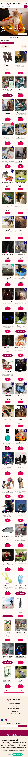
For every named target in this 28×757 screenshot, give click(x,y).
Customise (8, 754)
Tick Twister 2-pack (7, 585)
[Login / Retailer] (5, 720)
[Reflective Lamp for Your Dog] (8, 555)
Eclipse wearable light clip (7, 302)
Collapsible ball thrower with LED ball (7, 465)
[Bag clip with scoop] (21, 105)
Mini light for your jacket (7, 254)
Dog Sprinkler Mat (20, 182)
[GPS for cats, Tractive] (8, 82)
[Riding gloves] (8, 411)
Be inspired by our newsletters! (14, 723)
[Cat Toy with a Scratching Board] (8, 365)
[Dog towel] (21, 435)
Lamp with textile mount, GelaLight (7, 513)
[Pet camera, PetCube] (8, 649)
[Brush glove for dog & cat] (8, 198)
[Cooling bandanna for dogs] (21, 672)
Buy (7, 73)
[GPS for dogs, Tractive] (21, 198)
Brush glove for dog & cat (7, 206)
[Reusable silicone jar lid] (8, 435)
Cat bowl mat (20, 395)
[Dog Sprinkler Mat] (21, 176)
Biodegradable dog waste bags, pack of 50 (7, 679)
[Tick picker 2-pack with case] (21, 579)
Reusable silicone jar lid (7, 442)
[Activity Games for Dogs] (21, 341)
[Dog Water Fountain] (21, 318)
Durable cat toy (7, 159)
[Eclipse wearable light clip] (8, 294)
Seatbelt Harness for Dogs (20, 419)
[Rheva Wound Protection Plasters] (21, 222)
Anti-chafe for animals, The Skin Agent (7, 113)
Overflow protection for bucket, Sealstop (20, 137)
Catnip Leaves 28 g (20, 632)
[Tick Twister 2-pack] (8, 579)
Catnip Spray (7, 632)
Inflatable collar (20, 489)
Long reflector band (20, 371)
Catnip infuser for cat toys (8, 490)
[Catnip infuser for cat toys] (8, 483)
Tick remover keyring (20, 609)
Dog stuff (3, 43)
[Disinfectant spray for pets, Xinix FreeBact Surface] (21, 530)
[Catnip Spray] (8, 625)
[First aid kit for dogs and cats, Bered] (8, 270)
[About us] (14, 735)
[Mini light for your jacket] (8, 247)
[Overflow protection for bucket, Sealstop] (21, 129)
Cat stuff (10, 43)
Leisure (14, 37)
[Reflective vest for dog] (8, 530)
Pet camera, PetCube (8, 656)
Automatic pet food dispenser (20, 160)
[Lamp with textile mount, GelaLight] (8, 506)
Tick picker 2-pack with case (20, 586)
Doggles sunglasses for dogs (7, 65)
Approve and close (17, 754)
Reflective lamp (7, 347)
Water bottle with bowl (20, 561)
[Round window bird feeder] (21, 247)
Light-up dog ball (20, 512)
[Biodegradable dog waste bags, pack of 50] (8, 672)
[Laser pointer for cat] (21, 458)
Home (11, 37)
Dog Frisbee (7, 609)
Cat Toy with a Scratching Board (8, 372)
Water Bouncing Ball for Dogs (7, 230)
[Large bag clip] (21, 82)
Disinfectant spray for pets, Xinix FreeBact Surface (20, 538)
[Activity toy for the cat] (8, 176)
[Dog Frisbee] (8, 603)
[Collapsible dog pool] (21, 270)
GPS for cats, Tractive (8, 89)
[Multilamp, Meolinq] (21, 294)
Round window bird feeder (20, 255)
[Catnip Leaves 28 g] (21, 625)
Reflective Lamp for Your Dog (7, 562)
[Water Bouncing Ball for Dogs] (8, 222)
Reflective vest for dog (7, 536)
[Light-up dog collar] (8, 318)
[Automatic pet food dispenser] (21, 153)
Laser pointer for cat (20, 464)
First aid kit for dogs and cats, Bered (7, 278)
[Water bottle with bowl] (21, 555)
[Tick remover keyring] (21, 603)
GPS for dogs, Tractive (20, 205)
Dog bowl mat (7, 395)
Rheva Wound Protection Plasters (20, 230)
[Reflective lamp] (8, 341)
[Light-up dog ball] (21, 506)
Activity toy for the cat (7, 182)
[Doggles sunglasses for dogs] (8, 57)
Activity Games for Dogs (20, 347)
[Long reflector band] (21, 365)
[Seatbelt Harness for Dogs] (21, 411)
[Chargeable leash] (21, 649)
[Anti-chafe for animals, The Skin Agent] (8, 105)
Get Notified (7, 95)
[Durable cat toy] (8, 153)
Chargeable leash (20, 656)
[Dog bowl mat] (8, 389)
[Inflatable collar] (21, 483)
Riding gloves (7, 418)
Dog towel (20, 442)
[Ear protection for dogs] (8, 129)
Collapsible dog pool (20, 277)
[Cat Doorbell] (21, 57)
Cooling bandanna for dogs (20, 679)
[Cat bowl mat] (21, 389)
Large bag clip (20, 89)
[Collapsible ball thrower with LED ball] (8, 458)
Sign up (22, 725)
